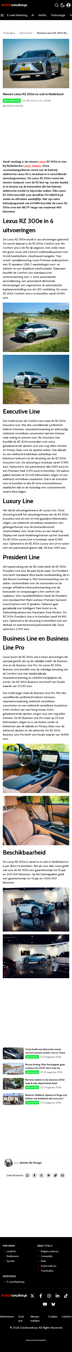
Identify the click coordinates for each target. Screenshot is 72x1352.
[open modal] (68, 5)
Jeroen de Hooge (13, 105)
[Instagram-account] (49, 1296)
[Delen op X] (41, 1175)
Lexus (42, 161)
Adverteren (7, 1316)
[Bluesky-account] (53, 1304)
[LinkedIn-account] (57, 1296)
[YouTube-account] (45, 1304)
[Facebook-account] (41, 1296)
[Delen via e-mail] (62, 1175)
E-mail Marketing (17, 15)
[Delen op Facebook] (34, 1175)
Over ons (21, 1318)
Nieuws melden (35, 1318)
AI (32, 15)
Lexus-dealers (32, 165)
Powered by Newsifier (36, 1340)
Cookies (52, 1316)
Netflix (42, 15)
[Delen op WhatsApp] (27, 1175)
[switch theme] (62, 5)
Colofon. (67, 1316)
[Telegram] (48, 1175)
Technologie (58, 15)
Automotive (12, 100)
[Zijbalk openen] (2, 15)
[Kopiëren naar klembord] (55, 1175)
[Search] (57, 5)
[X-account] (32, 1296)
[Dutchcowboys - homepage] (14, 5)
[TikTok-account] (66, 1296)
